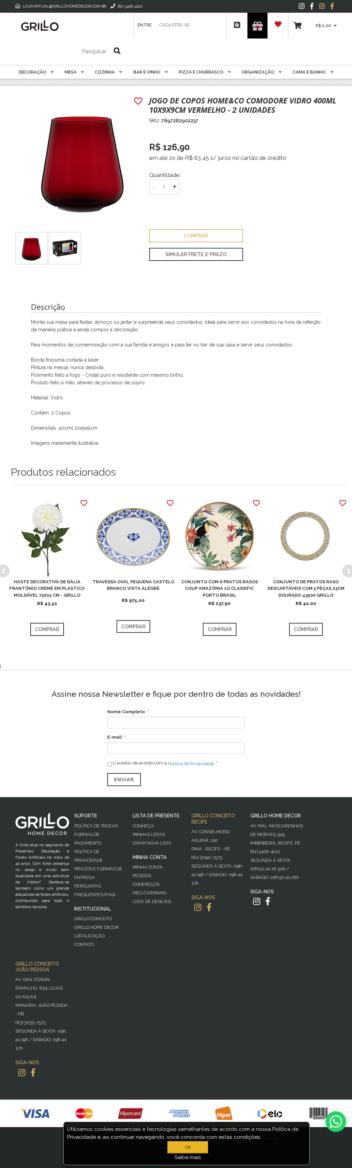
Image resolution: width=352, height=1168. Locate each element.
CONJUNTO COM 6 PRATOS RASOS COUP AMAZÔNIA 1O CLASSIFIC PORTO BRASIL (219, 588)
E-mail (114, 737)
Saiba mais (188, 1157)
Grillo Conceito (93, 918)
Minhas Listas (149, 834)
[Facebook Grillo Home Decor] (268, 901)
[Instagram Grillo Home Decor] (256, 901)
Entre (145, 24)
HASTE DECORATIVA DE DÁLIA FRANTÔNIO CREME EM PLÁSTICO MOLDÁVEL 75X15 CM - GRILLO (47, 588)
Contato (84, 944)
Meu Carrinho (149, 892)
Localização (89, 935)
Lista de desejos (152, 901)
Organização (258, 72)
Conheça (143, 825)
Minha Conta (148, 867)
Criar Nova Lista (152, 843)
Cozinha (105, 72)
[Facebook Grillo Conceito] (332, 6)
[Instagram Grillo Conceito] (322, 6)
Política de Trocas (96, 825)
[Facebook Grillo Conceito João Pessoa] (33, 1072)
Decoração (33, 72)
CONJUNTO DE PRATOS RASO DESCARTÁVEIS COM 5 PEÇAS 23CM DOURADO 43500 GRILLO (305, 588)
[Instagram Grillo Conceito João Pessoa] (21, 1072)
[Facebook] (311, 6)
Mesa (71, 72)
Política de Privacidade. (191, 763)
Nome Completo (126, 711)
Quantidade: (164, 175)
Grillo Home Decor (96, 927)
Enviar (124, 779)
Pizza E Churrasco (201, 72)
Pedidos (142, 875)
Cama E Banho (310, 72)
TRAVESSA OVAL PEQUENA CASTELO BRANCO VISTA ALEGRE (133, 585)
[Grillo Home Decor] (39, 25)
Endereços (146, 884)
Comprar (47, 629)
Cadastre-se (175, 24)
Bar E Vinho (147, 72)
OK (188, 1147)
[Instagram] (301, 6)
